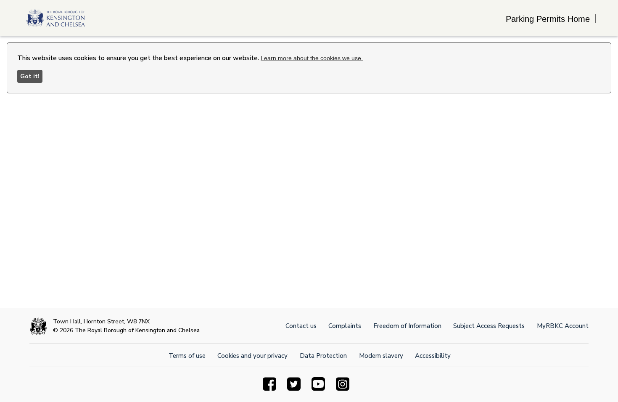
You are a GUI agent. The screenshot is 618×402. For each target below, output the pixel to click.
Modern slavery (381, 356)
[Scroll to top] (573, 357)
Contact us (301, 326)
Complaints (344, 326)
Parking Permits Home (548, 19)
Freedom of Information (407, 326)
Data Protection (323, 356)
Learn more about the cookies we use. (312, 58)
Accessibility (433, 356)
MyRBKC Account (563, 326)
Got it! (30, 76)
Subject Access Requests (489, 326)
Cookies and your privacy (252, 356)
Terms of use (187, 356)
